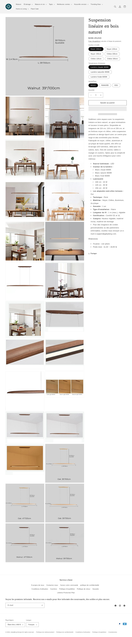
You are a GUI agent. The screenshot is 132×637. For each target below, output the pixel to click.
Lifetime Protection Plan (66, 593)
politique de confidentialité (89, 585)
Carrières (53, 589)
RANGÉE (105, 85)
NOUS (93, 85)
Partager (94, 253)
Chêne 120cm (96, 59)
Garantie (96, 589)
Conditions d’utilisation (83, 632)
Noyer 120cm (112, 49)
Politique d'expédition (67, 589)
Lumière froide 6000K (99, 77)
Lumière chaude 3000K (99, 67)
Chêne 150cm (112, 59)
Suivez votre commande (69, 585)
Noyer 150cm (96, 54)
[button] (107, 108)
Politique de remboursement (45, 632)
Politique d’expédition (99, 632)
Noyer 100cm (96, 49)
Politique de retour (83, 589)
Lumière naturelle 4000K (100, 72)
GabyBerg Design (16, 632)
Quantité (91, 90)
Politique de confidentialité (64, 632)
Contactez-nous (52, 585)
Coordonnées (112, 632)
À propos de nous (37, 585)
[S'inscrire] (41, 605)
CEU (116, 85)
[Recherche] (115, 6)
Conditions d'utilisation (40, 589)
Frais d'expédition (94, 41)
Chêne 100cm (112, 54)
